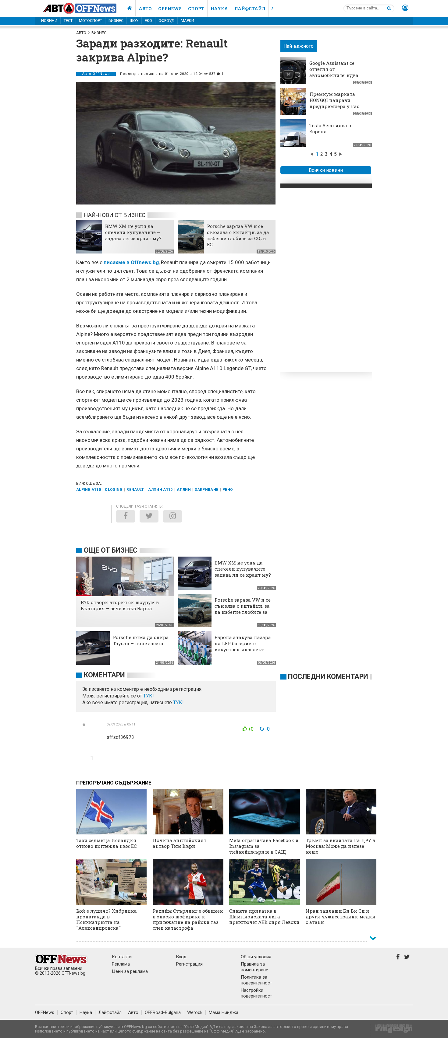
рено (227, 490)
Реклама (121, 964)
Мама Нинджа (223, 1012)
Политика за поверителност (256, 980)
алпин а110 (160, 490)
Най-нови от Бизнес (114, 214)
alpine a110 (88, 490)
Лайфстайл (249, 9)
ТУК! (178, 702)
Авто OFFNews (96, 74)
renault (135, 490)
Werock (194, 1012)
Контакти (122, 956)
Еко (148, 20)
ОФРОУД (166, 20)
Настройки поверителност (256, 993)
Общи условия (256, 956)
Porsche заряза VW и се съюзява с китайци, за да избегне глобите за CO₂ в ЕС (238, 235)
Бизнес (115, 20)
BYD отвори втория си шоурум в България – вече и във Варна (120, 605)
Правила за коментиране (254, 967)
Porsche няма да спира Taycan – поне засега (141, 640)
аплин (184, 490)
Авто (145, 9)
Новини (49, 20)
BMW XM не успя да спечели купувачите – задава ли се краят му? (133, 232)
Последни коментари (328, 677)
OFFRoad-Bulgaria (163, 1012)
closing (114, 490)
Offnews (170, 9)
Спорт (196, 9)
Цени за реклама (130, 971)
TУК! (148, 696)
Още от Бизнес (110, 550)
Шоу (134, 20)
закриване (206, 490)
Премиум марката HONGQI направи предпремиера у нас (334, 100)
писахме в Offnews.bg (131, 262)
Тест (68, 20)
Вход (181, 956)
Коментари (104, 675)
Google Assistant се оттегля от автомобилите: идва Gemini (333, 72)
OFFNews (44, 1012)
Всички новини (326, 170)
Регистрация (189, 964)
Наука (219, 9)
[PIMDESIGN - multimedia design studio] (391, 1030)
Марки (187, 20)
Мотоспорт (90, 20)
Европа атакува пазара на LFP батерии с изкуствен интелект (243, 643)
